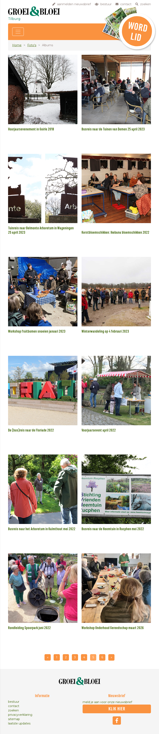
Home (17, 45)
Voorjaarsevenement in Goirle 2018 (31, 129)
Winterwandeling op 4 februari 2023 (105, 331)
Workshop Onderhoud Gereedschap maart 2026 (113, 628)
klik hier (116, 708)
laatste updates (19, 723)
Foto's (31, 45)
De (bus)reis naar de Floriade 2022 (31, 430)
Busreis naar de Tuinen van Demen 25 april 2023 (113, 129)
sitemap (14, 719)
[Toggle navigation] (18, 32)
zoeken (13, 710)
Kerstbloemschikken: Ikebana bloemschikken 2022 (115, 233)
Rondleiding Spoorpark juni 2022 (29, 628)
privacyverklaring (20, 715)
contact (13, 706)
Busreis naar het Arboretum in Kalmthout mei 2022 (41, 529)
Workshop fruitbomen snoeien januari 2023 (36, 331)
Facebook (117, 720)
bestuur (13, 702)
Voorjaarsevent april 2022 (99, 430)
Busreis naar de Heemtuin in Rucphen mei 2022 (113, 529)
